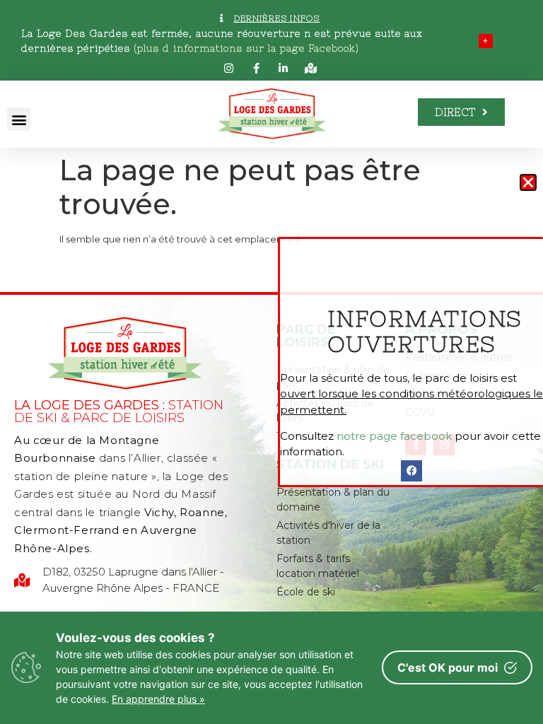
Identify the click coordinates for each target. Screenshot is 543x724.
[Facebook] (411, 470)
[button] (18, 119)
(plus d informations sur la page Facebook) (246, 48)
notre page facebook (394, 436)
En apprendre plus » (158, 699)
